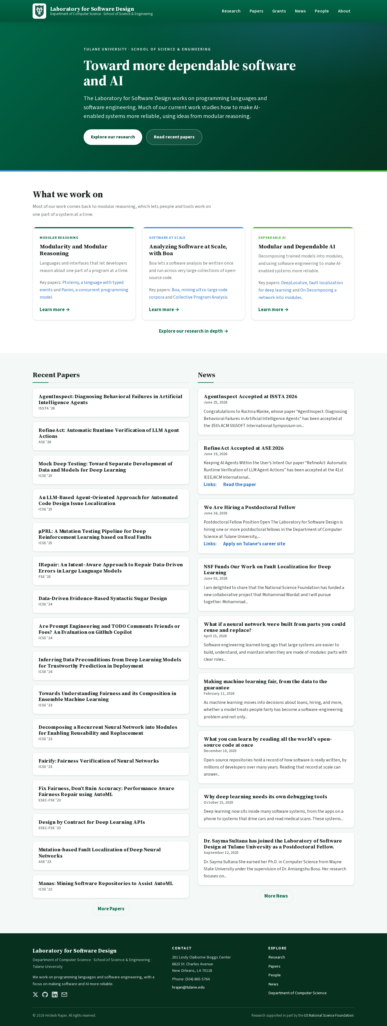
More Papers (111, 908)
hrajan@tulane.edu (188, 987)
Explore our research (113, 137)
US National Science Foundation (329, 1015)
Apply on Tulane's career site (254, 544)
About (344, 11)
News (300, 11)
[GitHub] (45, 994)
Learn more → (55, 309)
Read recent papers (174, 137)
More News (276, 896)
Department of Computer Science (297, 993)
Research (231, 11)
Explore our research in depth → (193, 331)
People (322, 11)
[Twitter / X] (35, 994)
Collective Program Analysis (200, 297)
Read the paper (239, 484)
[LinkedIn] (55, 994)
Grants (279, 11)
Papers (256, 11)
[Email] (64, 994)
